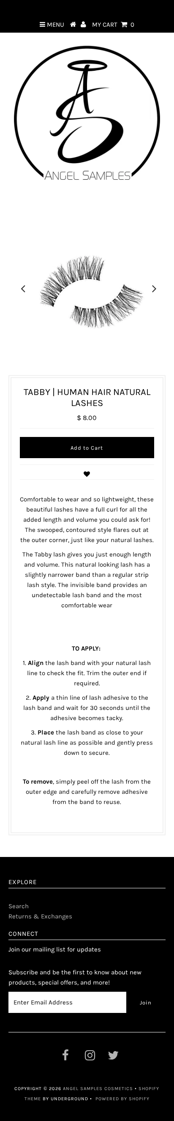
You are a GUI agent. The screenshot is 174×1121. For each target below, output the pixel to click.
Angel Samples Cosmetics (98, 1088)
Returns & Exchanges (40, 916)
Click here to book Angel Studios (87, 7)
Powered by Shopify (122, 1099)
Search (18, 906)
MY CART (113, 24)
